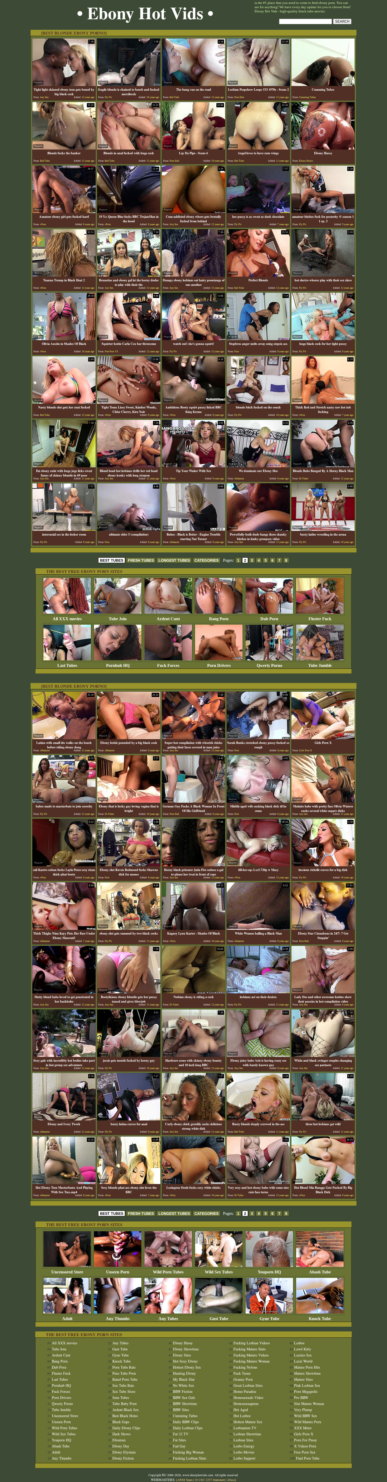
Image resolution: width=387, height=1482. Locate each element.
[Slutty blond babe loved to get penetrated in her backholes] (64, 992)
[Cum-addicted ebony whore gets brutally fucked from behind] (193, 211)
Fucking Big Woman (188, 1452)
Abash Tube (320, 1272)
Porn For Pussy (305, 1439)
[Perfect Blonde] (258, 275)
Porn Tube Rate (124, 1367)
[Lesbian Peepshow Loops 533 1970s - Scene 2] (258, 84)
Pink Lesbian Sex (307, 1385)
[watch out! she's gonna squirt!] (193, 338)
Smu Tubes (120, 1397)
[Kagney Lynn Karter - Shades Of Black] (193, 928)
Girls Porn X (303, 1433)
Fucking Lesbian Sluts (189, 1458)
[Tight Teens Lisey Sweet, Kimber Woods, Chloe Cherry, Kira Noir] (128, 402)
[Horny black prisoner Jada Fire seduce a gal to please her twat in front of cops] (193, 865)
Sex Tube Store (123, 1391)
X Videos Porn (305, 1446)
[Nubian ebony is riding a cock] (193, 992)
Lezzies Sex (303, 1355)
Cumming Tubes (185, 1415)
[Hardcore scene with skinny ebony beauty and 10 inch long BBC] (193, 1055)
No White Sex (183, 1385)
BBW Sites (181, 1409)
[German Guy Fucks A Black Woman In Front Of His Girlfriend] (193, 801)
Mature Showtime (307, 1373)
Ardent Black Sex (125, 1409)
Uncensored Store (67, 1272)
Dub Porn (269, 619)
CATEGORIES (207, 560)
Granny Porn (243, 1379)
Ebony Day (120, 1446)
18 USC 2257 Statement (210, 1480)
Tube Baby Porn (124, 1403)
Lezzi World (303, 1361)
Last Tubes (67, 665)
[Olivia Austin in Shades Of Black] (64, 338)
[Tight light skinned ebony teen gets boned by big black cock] (64, 84)
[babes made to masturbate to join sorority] (64, 801)
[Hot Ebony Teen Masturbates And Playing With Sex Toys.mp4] (64, 1182)
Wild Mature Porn (307, 1421)
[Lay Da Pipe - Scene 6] (193, 148)
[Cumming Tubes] (323, 84)
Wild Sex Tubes (219, 1272)
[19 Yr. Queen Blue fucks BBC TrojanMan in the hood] (128, 211)
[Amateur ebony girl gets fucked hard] (64, 211)
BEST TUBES (111, 560)
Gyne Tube (269, 1318)
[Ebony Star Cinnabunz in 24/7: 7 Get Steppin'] (323, 928)
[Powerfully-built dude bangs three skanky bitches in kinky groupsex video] (258, 529)
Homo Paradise (245, 1391)
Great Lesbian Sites (248, 1385)
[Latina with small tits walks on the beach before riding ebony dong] (64, 737)
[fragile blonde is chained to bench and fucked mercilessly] (128, 84)
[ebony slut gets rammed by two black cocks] (128, 928)
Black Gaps (120, 1421)
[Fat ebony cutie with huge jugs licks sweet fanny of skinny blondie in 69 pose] (64, 466)
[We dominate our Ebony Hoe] (258, 466)
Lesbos (299, 1342)
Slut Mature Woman (309, 1403)
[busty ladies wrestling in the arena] (323, 529)
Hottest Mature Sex (248, 1421)
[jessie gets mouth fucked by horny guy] (128, 1055)
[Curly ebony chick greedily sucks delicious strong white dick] (193, 1119)
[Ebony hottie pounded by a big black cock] (128, 737)
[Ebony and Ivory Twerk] (64, 1119)
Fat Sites (179, 1439)
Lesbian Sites (243, 1439)
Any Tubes (168, 1318)
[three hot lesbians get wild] (323, 1119)
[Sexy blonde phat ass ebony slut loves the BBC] (128, 1182)
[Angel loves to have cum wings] (258, 148)
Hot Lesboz (242, 1415)
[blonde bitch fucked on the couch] (258, 402)
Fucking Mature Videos (251, 1355)
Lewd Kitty (302, 1348)
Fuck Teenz (242, 1373)
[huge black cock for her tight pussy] (323, 338)
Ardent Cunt (168, 619)
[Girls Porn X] (323, 737)
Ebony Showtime (186, 1348)
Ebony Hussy (183, 1342)
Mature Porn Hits (307, 1367)
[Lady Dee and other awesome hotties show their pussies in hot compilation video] (323, 992)
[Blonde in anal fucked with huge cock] (128, 148)
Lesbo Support (244, 1458)
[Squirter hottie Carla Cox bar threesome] (128, 338)
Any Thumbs (118, 1318)
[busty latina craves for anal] (128, 1119)
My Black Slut (184, 1379)
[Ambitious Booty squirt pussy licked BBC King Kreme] (193, 402)
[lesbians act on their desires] (258, 992)
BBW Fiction (182, 1391)
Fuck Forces (168, 665)
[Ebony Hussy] (323, 148)
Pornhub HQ (118, 665)
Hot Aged (241, 1409)
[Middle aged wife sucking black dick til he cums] (258, 801)
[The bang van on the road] (193, 84)
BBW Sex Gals (184, 1397)
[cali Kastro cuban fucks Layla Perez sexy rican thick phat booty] (64, 865)
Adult (67, 1318)
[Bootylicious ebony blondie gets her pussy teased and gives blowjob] (128, 992)
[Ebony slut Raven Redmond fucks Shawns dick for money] (128, 865)
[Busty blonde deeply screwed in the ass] (258, 1119)
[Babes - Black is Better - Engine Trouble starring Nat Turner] (193, 529)
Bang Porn (219, 619)
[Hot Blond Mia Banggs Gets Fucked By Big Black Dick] (323, 1182)
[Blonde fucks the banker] (64, 148)
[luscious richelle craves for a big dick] (323, 865)
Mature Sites (303, 1379)
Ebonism (119, 1439)
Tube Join (118, 619)
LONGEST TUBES (174, 560)
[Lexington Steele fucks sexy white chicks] (193, 1182)
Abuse (231, 1480)
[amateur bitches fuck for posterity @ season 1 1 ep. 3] (323, 211)
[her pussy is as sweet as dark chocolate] (258, 211)
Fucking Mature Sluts (250, 1348)
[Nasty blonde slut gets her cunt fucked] (64, 402)
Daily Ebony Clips (126, 1427)
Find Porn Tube (307, 1458)
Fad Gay (179, 1446)
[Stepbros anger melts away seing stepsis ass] (258, 338)
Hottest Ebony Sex (187, 1367)
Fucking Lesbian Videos (252, 1342)
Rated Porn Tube (124, 1379)
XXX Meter (303, 1427)
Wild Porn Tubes (168, 1272)
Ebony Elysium (124, 1452)
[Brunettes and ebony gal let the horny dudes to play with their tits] (128, 275)
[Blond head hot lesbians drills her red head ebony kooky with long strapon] (128, 466)
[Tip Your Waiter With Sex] (193, 466)
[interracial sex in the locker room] (64, 529)
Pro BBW (301, 1397)
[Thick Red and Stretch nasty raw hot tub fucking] (323, 402)
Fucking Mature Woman (252, 1361)
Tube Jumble (320, 665)
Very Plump (303, 1409)
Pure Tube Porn (124, 1373)
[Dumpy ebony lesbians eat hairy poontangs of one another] (193, 275)
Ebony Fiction (123, 1458)
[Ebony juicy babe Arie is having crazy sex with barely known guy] (258, 1055)
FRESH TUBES (141, 560)
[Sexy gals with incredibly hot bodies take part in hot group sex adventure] (64, 1055)
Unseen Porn (117, 1272)
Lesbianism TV (245, 1427)
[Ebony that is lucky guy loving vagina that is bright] (128, 801)
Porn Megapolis (305, 1391)
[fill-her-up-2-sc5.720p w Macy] (258, 865)
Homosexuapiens (246, 1403)
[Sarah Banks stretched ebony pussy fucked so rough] (258, 737)
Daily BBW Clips (186, 1421)
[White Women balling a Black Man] (258, 928)
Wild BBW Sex (305, 1415)
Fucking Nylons (245, 1367)
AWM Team (185, 1480)
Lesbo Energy (244, 1446)
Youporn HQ (269, 1272)
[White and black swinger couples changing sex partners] (323, 1055)
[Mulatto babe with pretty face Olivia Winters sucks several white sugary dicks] (323, 801)
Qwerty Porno (269, 665)
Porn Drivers (219, 665)
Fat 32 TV (180, 1433)
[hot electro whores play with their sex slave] (323, 275)
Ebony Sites (182, 1355)
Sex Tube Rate (123, 1385)
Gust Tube (219, 1318)
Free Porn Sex (304, 1452)
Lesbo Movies (244, 1452)
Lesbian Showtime (247, 1433)
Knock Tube (320, 1318)
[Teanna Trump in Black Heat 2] (64, 275)
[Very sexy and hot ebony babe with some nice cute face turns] (258, 1182)
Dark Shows (121, 1433)
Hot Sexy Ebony (185, 1361)
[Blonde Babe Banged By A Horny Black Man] (323, 466)
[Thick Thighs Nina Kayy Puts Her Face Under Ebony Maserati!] (64, 928)
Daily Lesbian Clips (187, 1427)
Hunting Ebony (184, 1373)
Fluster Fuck (320, 619)
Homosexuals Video (248, 1397)
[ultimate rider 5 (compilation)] (128, 529)
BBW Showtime (185, 1403)
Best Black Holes (125, 1415)
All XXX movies (67, 619)
